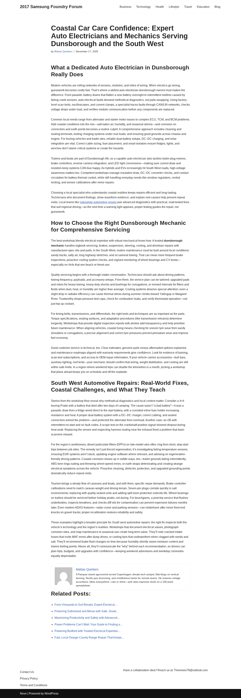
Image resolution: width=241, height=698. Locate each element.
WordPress (51, 693)
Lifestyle (174, 6)
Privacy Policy (29, 678)
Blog (217, 6)
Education (203, 6)
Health (160, 6)
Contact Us (27, 671)
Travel (188, 6)
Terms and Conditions (33, 685)
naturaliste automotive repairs (98, 202)
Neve (23, 693)
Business (125, 6)
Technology (143, 6)
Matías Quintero (63, 51)
